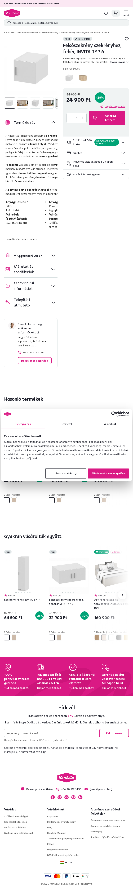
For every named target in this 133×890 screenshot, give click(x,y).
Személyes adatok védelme (106, 826)
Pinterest (73, 797)
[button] (96, 142)
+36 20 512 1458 (33, 352)
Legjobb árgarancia (115, 106)
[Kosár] (116, 13)
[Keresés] (8, 22)
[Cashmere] (104, 637)
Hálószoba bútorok (28, 32)
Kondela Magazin (56, 832)
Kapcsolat (52, 816)
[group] (30, 68)
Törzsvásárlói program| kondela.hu (65, 838)
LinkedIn (80, 797)
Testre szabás (64, 473)
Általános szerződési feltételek (108, 820)
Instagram (59, 797)
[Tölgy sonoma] (83, 78)
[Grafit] (118, 637)
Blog (49, 827)
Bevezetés (10, 32)
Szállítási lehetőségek (16, 816)
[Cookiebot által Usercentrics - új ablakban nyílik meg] (114, 414)
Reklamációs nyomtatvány (61, 821)
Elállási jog (96, 831)
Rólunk (50, 844)
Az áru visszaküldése (15, 827)
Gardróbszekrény (49, 32)
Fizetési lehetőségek (15, 821)
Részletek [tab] (67, 424)
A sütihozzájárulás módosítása (107, 837)
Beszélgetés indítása (34, 360)
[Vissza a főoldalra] (12, 13)
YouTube (66, 797)
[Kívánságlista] (106, 13)
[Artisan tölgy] (97, 637)
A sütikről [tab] (110, 424)
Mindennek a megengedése (108, 473)
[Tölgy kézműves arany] (126, 637)
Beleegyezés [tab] (23, 424)
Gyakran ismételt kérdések (18, 832)
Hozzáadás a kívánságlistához (127, 39)
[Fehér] (69, 78)
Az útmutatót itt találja (32, 752)
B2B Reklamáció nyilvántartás (63, 855)
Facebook (53, 797)
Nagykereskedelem (57, 849)
